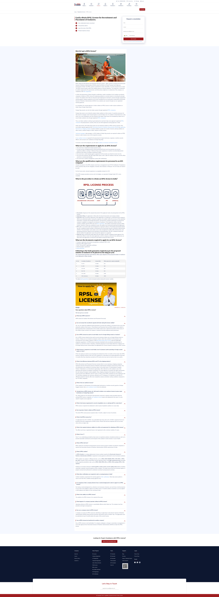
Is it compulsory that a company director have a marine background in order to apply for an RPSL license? (99, 483)
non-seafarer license (81, 138)
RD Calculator (112, 556)
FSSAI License (95, 565)
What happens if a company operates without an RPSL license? (91, 501)
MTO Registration (95, 571)
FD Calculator (112, 554)
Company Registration (96, 556)
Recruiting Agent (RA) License (104, 340)
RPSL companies (102, 118)
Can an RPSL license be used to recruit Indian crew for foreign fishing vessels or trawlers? (98, 334)
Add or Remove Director (96, 562)
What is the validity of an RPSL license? (86, 494)
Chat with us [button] (130, 1)
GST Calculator (113, 562)
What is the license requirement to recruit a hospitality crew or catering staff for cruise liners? (99, 403)
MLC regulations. (87, 91)
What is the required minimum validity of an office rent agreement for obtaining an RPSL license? (100, 427)
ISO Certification (95, 574)
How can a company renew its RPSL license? (87, 510)
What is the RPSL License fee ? (84, 417)
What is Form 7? (80, 434)
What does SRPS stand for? (83, 315)
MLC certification (105, 477)
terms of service (132, 41)
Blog (123, 554)
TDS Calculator (113, 560)
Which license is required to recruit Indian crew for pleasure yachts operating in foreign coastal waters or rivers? (99, 350)
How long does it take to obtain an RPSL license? (88, 410)
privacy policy (139, 41)
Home (75, 12)
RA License (94, 554)
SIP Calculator (112, 558)
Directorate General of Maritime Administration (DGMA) (106, 127)
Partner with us (77, 558)
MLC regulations (101, 223)
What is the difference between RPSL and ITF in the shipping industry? (93, 361)
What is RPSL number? (82, 451)
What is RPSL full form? (82, 443)
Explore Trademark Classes (127, 558)
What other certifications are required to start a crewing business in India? (94, 474)
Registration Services (81, 11)
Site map (123, 556)
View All (111, 565)
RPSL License (94, 567)
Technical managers (80, 133)
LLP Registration (95, 558)
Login (143, 1)
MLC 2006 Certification (96, 569)
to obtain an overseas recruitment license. (108, 142)
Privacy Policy (136, 556)
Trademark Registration (96, 560)
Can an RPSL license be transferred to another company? (90, 520)
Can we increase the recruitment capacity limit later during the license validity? (95, 322)
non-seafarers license (92, 387)
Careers (75, 556)
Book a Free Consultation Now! (109, 541)
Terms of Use (136, 554)
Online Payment (125, 560)
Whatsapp (137, 1)
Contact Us (76, 560)
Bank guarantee (80, 248)
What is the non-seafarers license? (84, 382)
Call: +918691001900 (121, 1)
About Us (76, 554)
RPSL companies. (112, 110)
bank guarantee (84, 279)
